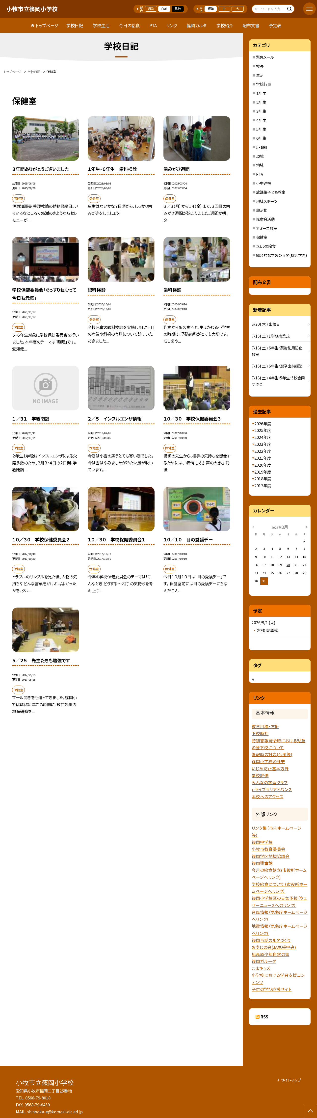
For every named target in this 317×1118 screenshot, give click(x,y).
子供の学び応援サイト (271, 989)
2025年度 (262, 430)
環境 (260, 156)
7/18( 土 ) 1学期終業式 (271, 336)
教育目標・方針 (265, 726)
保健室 (261, 237)
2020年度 (262, 465)
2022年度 (262, 451)
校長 (260, 66)
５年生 (261, 129)
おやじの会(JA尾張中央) (274, 947)
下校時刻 (260, 733)
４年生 (261, 120)
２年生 (261, 102)
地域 (260, 165)
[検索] (290, 8)
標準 (211, 8)
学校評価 (260, 775)
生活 (260, 75)
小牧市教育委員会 (268, 849)
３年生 (261, 111)
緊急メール (265, 57)
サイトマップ (291, 1080)
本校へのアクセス (267, 796)
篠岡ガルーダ (264, 961)
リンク (171, 25)
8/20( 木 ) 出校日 (266, 324)
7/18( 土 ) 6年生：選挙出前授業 (277, 366)
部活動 (261, 210)
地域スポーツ (266, 201)
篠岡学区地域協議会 (271, 856)
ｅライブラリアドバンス (272, 789)
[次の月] (307, 527)
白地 (164, 8)
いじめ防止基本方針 (270, 769)
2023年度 (262, 444)
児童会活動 (265, 219)
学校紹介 (224, 25)
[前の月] (253, 527)
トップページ (47, 25)
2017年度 (262, 485)
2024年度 (262, 437)
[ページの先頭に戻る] (310, 1111)
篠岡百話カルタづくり (271, 940)
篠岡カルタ (196, 25)
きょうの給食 (266, 246)
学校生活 (101, 25)
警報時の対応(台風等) (272, 754)
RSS (264, 1017)
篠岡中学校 (262, 842)
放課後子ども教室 (270, 192)
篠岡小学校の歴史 (268, 761)
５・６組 (261, 147)
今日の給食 (129, 25)
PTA (153, 25)
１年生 (261, 93)
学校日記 (74, 25)
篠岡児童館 (262, 863)
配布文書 (250, 25)
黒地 (178, 8)
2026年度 (262, 423)
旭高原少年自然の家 (270, 954)
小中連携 (263, 183)
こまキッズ (261, 968)
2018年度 (262, 478)
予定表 (275, 25)
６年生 (261, 138)
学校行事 (263, 84)
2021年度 (262, 458)
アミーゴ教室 (266, 228)
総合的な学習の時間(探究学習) (281, 255)
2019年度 (262, 472)
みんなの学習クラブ (270, 782)
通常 (151, 8)
